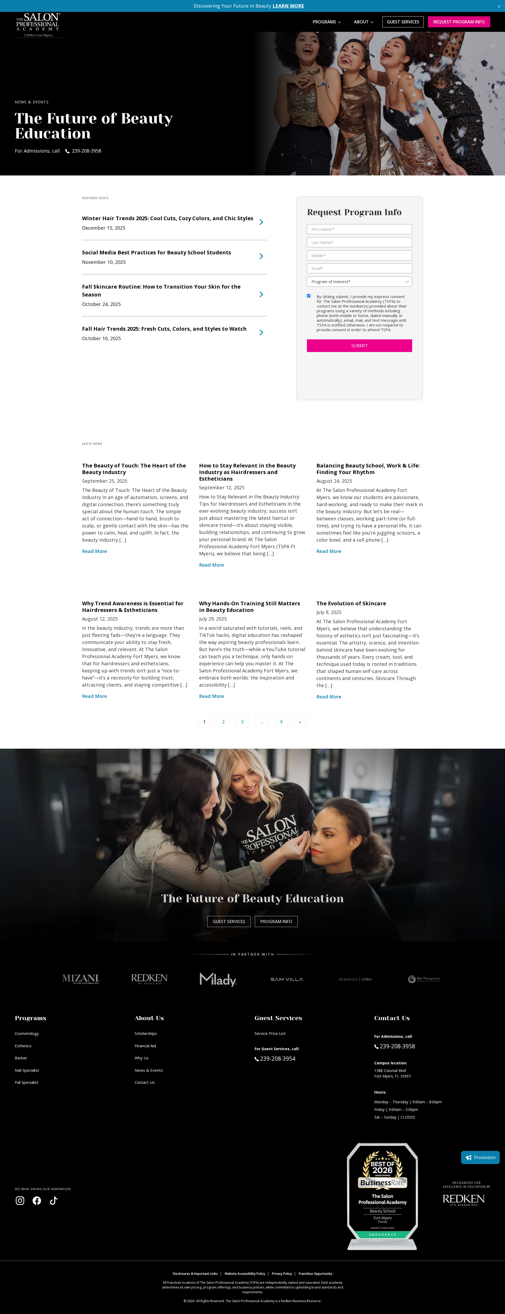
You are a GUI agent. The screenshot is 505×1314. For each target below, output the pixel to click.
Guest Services (403, 22)
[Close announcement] (499, 6)
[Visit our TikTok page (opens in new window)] (53, 1200)
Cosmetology (27, 1033)
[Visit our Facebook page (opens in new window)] (37, 1200)
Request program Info (459, 22)
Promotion (485, 1157)
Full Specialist (26, 1082)
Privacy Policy (282, 1273)
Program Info (276, 921)
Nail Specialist (27, 1070)
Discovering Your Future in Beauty (249, 6)
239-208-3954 (289, 1058)
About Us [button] (149, 1018)
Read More (94, 551)
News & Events (149, 1070)
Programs (324, 22)
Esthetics (23, 1045)
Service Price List (270, 1033)
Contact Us (145, 1082)
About (361, 22)
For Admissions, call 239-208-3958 (58, 151)
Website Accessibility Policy (245, 1273)
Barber (21, 1057)
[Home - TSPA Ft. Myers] (38, 22)
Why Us (142, 1057)
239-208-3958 (397, 1046)
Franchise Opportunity (315, 1273)
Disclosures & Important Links (195, 1273)
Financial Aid (145, 1045)
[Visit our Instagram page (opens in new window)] (20, 1200)
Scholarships (146, 1033)
